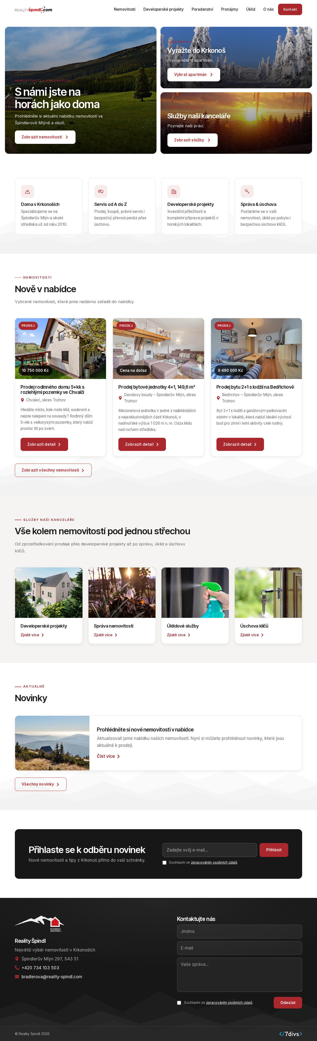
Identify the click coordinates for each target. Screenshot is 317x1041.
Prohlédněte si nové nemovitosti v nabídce (145, 729)
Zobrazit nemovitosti (42, 137)
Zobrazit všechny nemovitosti (50, 470)
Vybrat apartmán (190, 74)
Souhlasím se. (218, 1003)
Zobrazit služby (189, 140)
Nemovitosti (124, 9)
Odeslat (287, 1002)
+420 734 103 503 (40, 967)
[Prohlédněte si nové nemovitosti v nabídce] (52, 743)
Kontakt (290, 9)
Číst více (106, 756)
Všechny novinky (38, 784)
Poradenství (202, 9)
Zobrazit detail (41, 444)
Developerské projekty (163, 9)
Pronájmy (229, 9)
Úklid (250, 9)
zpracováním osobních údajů (214, 862)
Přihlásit (274, 850)
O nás (268, 9)
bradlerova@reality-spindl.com (52, 976)
